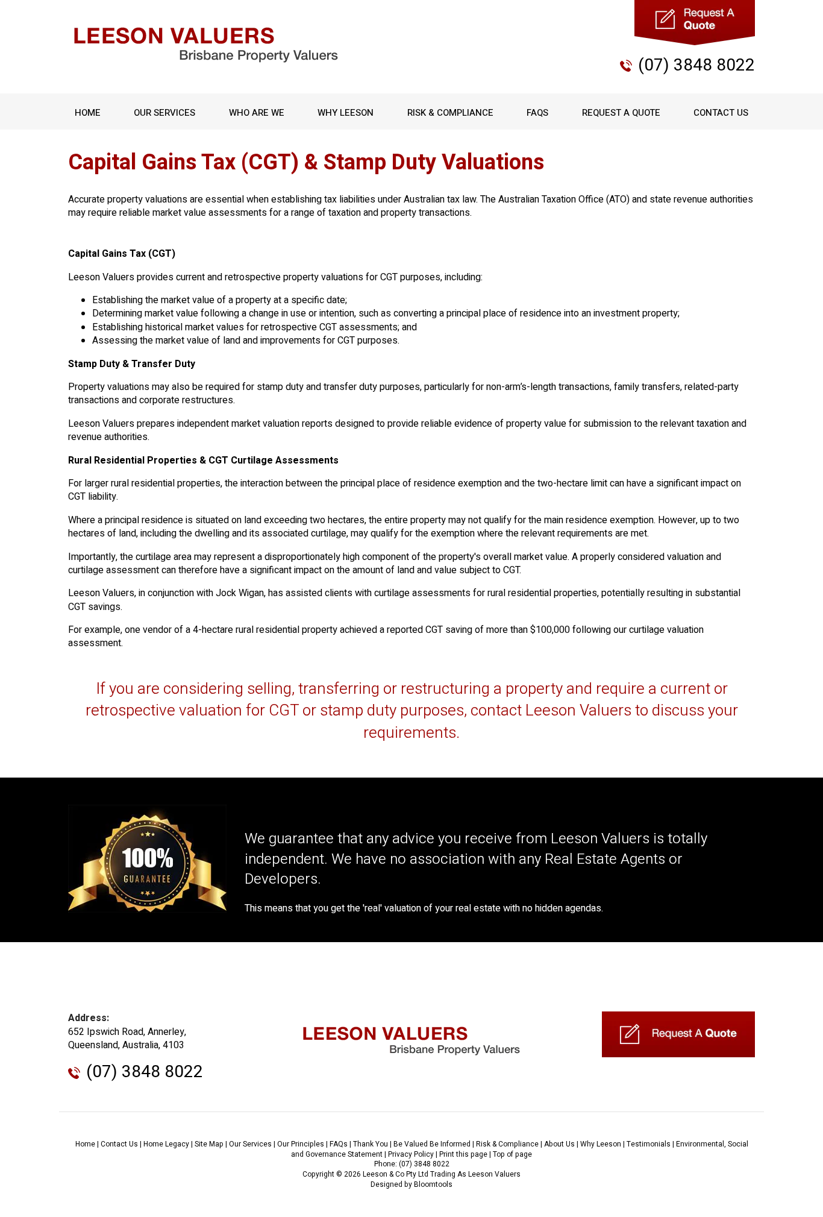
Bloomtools (433, 1184)
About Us (559, 1144)
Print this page (463, 1154)
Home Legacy (166, 1144)
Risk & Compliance (450, 112)
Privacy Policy (411, 1154)
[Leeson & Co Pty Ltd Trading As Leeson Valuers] (206, 45)
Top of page (512, 1154)
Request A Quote (621, 112)
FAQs (537, 112)
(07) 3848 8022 (696, 65)
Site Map (209, 1144)
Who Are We (256, 112)
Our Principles (300, 1144)
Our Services (164, 112)
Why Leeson (346, 112)
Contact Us (720, 112)
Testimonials (649, 1144)
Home (88, 112)
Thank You (370, 1144)
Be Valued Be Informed (432, 1144)
